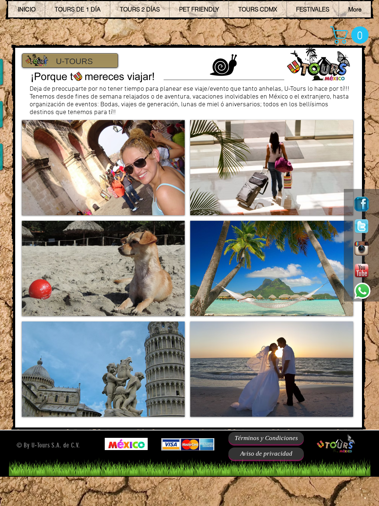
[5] (361, 226)
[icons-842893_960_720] (361, 204)
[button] (351, 35)
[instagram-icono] (361, 248)
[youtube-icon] (361, 270)
